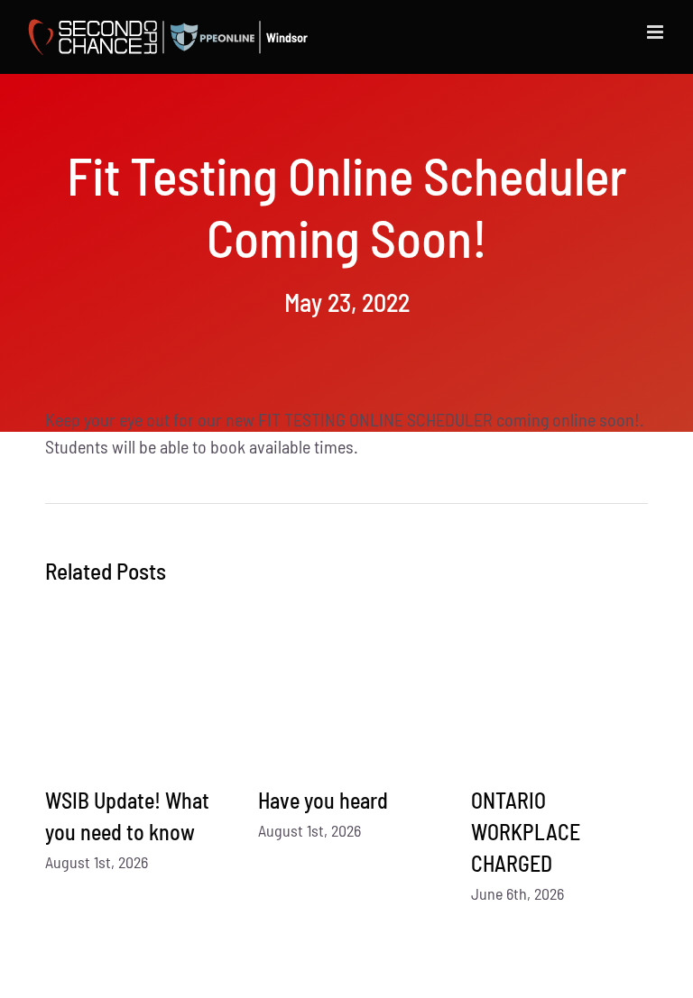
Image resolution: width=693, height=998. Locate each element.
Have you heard (323, 800)
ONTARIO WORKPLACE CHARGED (525, 831)
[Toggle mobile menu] (656, 32)
